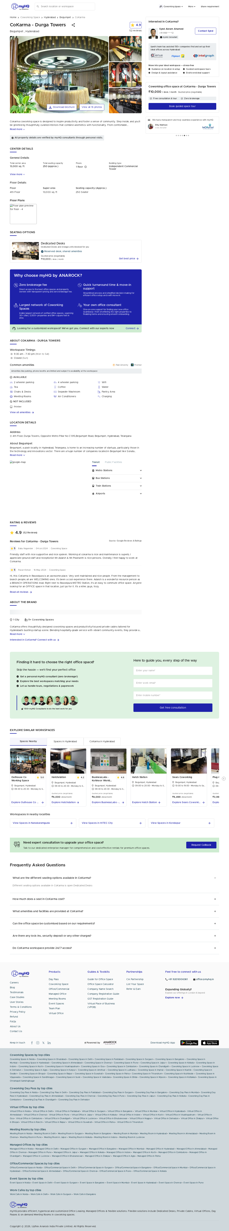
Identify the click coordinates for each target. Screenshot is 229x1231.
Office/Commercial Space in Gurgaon (95, 1168)
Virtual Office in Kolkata (106, 1115)
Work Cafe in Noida (19, 1194)
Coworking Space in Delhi (80, 1059)
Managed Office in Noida (21, 1149)
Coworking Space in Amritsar (91, 1070)
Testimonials (17, 992)
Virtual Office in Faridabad (67, 1111)
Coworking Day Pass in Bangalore (151, 1092)
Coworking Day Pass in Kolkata (171, 1096)
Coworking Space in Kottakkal (182, 1077)
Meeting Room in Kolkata (80, 1137)
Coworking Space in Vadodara (97, 1077)
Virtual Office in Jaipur (82, 1115)
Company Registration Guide (103, 994)
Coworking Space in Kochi (30, 1066)
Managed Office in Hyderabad (160, 1149)
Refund (14, 1017)
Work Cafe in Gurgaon (60, 1194)
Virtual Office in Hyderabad (172, 1111)
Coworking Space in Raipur (59, 1074)
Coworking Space (59, 984)
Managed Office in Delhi (47, 1149)
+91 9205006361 (178, 979)
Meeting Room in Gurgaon (70, 1134)
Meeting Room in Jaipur (55, 1137)
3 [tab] (180, 135)
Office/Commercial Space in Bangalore (133, 1168)
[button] (73, 25)
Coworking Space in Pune (126, 1063)
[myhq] (20, 6)
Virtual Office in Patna (104, 1122)
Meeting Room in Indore (105, 1137)
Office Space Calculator (101, 984)
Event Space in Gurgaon (66, 1183)
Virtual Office (56, 1013)
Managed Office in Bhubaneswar (67, 1156)
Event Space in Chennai (170, 1183)
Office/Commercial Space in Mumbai (170, 1168)
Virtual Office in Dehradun (166, 1118)
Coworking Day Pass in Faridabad (84, 1092)
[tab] (98, 463)
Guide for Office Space (100, 979)
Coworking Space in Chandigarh (154, 1066)
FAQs (13, 1021)
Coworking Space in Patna (117, 1074)
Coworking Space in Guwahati (89, 1074)
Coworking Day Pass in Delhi (53, 1092)
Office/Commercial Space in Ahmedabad (41, 1171)
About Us (15, 1026)
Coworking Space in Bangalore (169, 1059)
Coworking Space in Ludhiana (121, 1070)
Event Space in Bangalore (92, 1183)
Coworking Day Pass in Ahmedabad (46, 1096)
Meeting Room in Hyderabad (153, 1134)
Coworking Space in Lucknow (185, 1066)
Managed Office (57, 994)
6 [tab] (186, 135)
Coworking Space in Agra (35, 1070)
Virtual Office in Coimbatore (29, 1118)
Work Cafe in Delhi (39, 1194)
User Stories (17, 1002)
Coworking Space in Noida (22, 1059)
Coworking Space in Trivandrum (147, 1074)
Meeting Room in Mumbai (126, 1134)
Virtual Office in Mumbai (146, 1111)
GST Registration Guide (100, 999)
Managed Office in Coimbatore (172, 1152)
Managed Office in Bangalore (102, 1149)
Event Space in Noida (20, 1183)
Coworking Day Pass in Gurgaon (118, 1092)
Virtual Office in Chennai (35, 1115)
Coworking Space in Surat (68, 1077)
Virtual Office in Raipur (55, 1122)
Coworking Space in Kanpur (63, 1070)
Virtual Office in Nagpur (141, 1118)
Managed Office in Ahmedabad (191, 1149)
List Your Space (135, 984)
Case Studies (17, 997)
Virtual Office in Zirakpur (192, 1118)
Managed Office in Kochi (144, 1152)
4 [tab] (182, 135)
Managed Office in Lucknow (36, 1156)
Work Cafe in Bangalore (85, 1194)
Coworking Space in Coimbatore (122, 1066)
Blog (12, 987)
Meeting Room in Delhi (45, 1134)
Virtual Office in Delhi (43, 1111)
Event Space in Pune (194, 1183)
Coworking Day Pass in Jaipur (141, 1096)
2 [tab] (178, 135)
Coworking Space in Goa (92, 1066)
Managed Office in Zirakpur (98, 1156)
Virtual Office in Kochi (153, 1115)
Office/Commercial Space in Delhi (60, 1168)
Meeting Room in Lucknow (132, 1137)
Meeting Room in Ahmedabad (183, 1134)
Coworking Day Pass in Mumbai (184, 1092)
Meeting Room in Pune (31, 1137)
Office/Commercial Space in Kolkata (149, 1171)
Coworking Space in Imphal (150, 1070)
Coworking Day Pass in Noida (23, 1092)
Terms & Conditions (21, 1007)
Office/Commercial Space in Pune (115, 1171)
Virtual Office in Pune (59, 1115)
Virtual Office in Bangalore (120, 1111)
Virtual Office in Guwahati (80, 1122)
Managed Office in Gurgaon (74, 1149)
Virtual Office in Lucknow (85, 1118)
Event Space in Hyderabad (143, 1183)
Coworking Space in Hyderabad (34, 1063)
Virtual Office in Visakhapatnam (180, 1115)
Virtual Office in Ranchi (31, 1122)
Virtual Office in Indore (129, 1115)
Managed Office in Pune (39, 1152)
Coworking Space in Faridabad (109, 1059)
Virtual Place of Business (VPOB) (101, 1005)
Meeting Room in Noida (21, 1134)
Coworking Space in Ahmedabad (66, 1063)
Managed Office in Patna (149, 1156)
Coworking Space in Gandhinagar (38, 1077)
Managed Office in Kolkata (92, 1152)
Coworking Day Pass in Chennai (80, 1096)
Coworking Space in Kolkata (181, 1063)
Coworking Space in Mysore (152, 1077)
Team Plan (54, 1008)
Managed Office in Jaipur (65, 1152)
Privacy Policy (17, 1012)
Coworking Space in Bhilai (125, 1077)
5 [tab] (184, 135)
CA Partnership (134, 979)
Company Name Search (100, 989)
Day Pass (54, 979)
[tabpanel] (182, 125)
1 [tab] (176, 135)
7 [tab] (188, 135)
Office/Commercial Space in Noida (26, 1168)
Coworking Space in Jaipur (153, 1063)
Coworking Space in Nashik (178, 1070)
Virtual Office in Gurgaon (93, 1111)
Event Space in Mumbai (118, 1183)
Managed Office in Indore (119, 1152)
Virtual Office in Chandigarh (57, 1118)
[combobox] (67, 6)
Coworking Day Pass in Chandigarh (39, 1100)
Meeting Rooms (57, 999)
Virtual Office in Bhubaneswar (113, 1118)
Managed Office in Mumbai (131, 1149)
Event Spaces (56, 1004)
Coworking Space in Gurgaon (139, 1059)
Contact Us (16, 1031)
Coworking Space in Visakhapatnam (62, 1066)
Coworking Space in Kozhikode (178, 1074)
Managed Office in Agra (124, 1156)
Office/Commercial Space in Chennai (80, 1171)
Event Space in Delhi (42, 1183)
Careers (14, 983)
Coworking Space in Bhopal (32, 1074)
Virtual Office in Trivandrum (130, 1122)
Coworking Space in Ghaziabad (51, 1059)
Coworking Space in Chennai (97, 1063)
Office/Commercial (59, 989)
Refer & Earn (133, 989)
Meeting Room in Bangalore (98, 1134)
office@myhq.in (205, 979)
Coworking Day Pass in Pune (111, 1096)
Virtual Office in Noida (20, 1111)
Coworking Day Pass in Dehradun (74, 1100)
